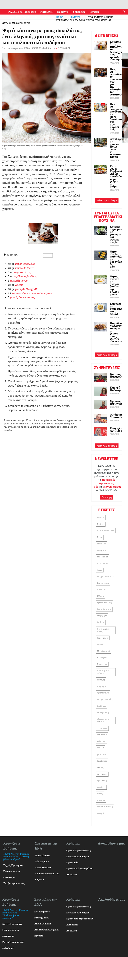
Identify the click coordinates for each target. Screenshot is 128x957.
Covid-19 (100, 517)
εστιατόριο (102, 735)
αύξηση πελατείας (105, 699)
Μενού (100, 644)
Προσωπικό (102, 664)
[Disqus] (42, 483)
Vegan (99, 570)
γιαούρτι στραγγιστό (26, 289)
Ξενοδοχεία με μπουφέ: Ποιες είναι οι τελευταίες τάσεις (117, 147)
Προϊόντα (62, 11)
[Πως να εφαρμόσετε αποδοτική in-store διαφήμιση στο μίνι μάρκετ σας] (100, 107)
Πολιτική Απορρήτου (78, 856)
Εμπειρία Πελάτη (104, 603)
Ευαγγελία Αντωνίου (116, 429)
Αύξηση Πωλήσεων (105, 576)
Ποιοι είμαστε (42, 855)
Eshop (99, 537)
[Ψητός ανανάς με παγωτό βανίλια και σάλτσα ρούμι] (100, 279)
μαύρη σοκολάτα (25, 263)
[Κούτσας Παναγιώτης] (100, 377)
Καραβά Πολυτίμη (116, 389)
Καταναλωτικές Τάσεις (103, 630)
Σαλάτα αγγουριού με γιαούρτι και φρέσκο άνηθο (116, 234)
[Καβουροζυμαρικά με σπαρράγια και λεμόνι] (100, 307)
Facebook (101, 544)
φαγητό (100, 813)
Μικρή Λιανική (103, 651)
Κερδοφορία (102, 638)
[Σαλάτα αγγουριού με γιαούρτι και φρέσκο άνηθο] (100, 230)
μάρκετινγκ (102, 754)
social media (102, 563)
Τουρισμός (102, 686)
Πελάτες (94, 11)
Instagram (101, 550)
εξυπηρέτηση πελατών (103, 720)
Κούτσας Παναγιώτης (118, 375)
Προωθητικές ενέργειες (103, 671)
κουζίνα (100, 748)
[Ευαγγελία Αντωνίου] (100, 431)
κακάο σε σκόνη (24, 268)
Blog (36, 17)
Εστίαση (100, 622)
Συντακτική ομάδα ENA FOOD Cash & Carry (28, 48)
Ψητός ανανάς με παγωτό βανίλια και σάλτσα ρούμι (115, 285)
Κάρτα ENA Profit (18, 17)
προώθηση (102, 780)
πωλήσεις (101, 787)
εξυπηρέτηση (103, 712)
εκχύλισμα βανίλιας (25, 276)
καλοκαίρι (101, 741)
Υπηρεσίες (79, 11)
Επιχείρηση (102, 616)
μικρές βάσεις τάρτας (22, 297)
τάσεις (100, 793)
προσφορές (102, 774)
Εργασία (39, 879)
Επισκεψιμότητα (104, 609)
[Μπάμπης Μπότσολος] (100, 418)
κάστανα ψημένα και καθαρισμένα (32, 293)
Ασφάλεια (71, 874)
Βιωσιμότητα (103, 583)
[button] (124, 12)
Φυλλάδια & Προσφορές (22, 11)
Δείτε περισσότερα (106, 200)
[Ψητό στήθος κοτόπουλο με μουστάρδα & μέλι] (100, 255)
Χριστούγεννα (103, 693)
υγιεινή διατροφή (105, 806)
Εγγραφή (48, 17)
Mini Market (102, 557)
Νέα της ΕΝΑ (42, 861)
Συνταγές (101, 680)
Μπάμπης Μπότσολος (117, 416)
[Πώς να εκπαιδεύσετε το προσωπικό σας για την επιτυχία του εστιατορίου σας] (100, 72)
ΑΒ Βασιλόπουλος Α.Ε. (47, 873)
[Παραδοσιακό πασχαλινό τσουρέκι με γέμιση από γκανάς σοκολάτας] (100, 326)
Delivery (100, 524)
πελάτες (100, 767)
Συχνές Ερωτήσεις (13, 865)
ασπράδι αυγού (19, 280)
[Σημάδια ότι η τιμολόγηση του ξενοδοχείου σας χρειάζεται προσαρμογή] (100, 45)
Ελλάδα (100, 596)
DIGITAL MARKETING (105, 530)
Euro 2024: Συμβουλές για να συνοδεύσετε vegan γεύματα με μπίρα (118, 176)
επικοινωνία (102, 728)
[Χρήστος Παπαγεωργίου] (100, 404)
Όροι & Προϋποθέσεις (78, 850)
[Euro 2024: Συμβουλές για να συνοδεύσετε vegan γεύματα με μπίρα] (100, 169)
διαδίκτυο (101, 706)
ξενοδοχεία (102, 761)
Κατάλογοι (46, 11)
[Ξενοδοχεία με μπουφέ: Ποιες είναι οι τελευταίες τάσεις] (100, 142)
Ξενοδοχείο (102, 657)
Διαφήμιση (102, 589)
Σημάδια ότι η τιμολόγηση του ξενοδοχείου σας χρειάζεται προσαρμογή (118, 50)
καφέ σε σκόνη (22, 272)
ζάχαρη (19, 284)
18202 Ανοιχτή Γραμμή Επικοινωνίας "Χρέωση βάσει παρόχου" (16, 857)
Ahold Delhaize (43, 867)
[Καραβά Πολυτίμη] (100, 391)
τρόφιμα (101, 800)
